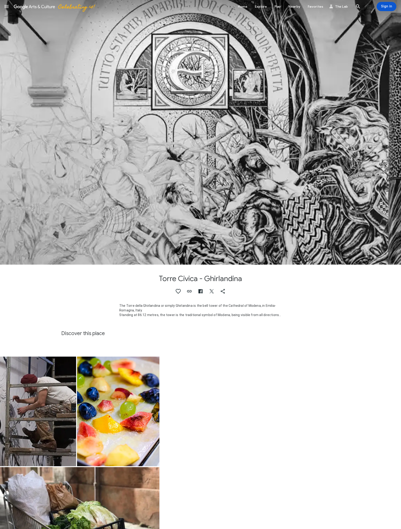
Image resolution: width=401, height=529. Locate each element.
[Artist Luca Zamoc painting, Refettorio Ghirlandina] (38, 411)
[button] (6, 6)
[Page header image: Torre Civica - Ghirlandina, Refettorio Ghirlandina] (200, 132)
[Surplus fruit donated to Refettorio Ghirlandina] (118, 411)
